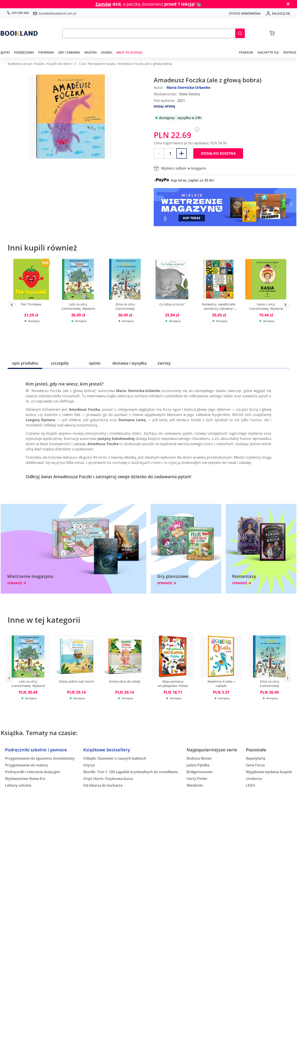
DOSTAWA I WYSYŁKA (129, 363)
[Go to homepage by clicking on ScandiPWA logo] (19, 33)
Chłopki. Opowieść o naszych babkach (114, 758)
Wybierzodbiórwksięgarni (183, 168)
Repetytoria (255, 758)
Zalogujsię (281, 13)
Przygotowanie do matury (26, 765)
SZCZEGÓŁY (60, 363)
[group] (31, 304)
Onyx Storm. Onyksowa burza (108, 778)
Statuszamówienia (244, 13)
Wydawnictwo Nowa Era (25, 778)
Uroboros (254, 778)
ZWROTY (164, 363)
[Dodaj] (181, 153)
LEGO (250, 785)
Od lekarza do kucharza (102, 785)
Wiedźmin (195, 785)
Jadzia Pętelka (198, 765)
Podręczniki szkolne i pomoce (36, 750)
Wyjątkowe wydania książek (269, 771)
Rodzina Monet (199, 758)
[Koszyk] (272, 33)
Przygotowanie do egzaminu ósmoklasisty (40, 758)
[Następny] (287, 679)
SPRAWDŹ (14, 583)
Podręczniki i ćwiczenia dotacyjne (32, 771)
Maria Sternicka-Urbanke (188, 87)
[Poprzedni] (9, 679)
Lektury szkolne (18, 785)
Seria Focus (255, 765)
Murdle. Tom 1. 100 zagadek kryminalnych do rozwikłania (130, 771)
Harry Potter (197, 778)
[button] (240, 33)
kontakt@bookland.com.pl (57, 13)
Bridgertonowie (199, 771)
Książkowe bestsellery (106, 750)
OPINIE (94, 363)
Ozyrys (89, 765)
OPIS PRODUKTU (25, 363)
